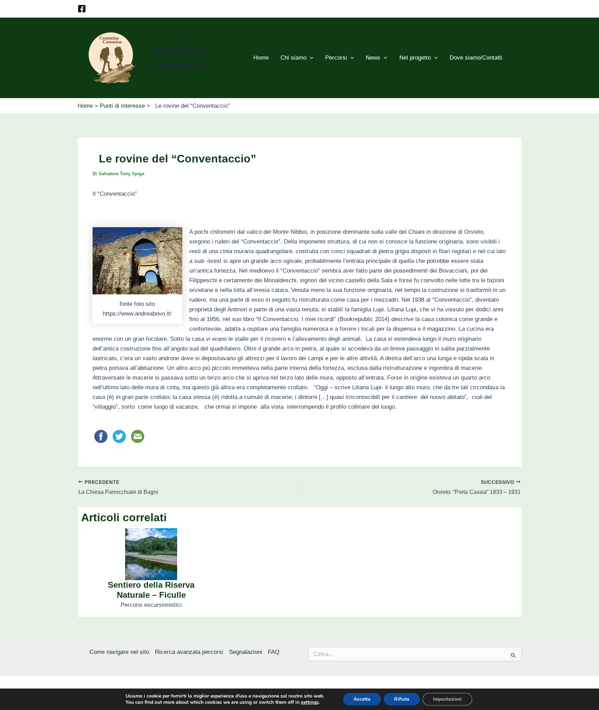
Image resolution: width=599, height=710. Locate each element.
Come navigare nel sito (119, 652)
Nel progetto (415, 57)
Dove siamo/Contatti (476, 57)
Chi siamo (293, 57)
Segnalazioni (245, 652)
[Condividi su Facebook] (102, 436)
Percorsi (336, 57)
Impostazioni (447, 699)
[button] (309, 58)
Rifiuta (401, 699)
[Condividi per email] (137, 436)
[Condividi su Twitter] (120, 436)
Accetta (362, 699)
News (373, 57)
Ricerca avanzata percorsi (189, 652)
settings (310, 702)
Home (261, 57)
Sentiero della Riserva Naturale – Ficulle (151, 590)
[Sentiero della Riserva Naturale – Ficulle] (151, 554)
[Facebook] (82, 9)
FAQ (273, 652)
